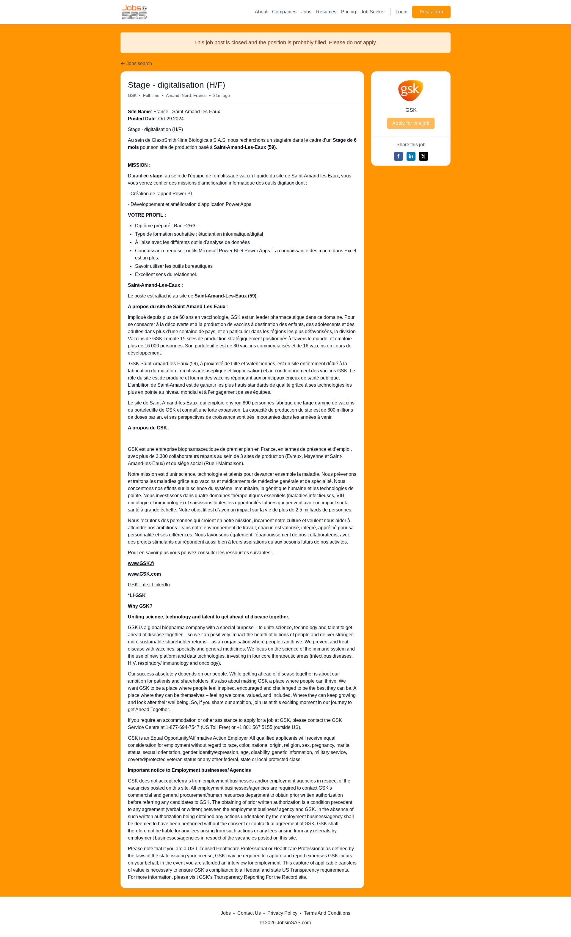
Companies (284, 11)
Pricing (348, 11)
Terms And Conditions (327, 913)
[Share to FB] (398, 156)
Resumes (326, 11)
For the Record (281, 877)
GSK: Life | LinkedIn (149, 584)
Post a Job (431, 11)
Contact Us (249, 913)
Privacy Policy (282, 913)
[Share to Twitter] (423, 156)
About (261, 11)
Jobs (306, 11)
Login (401, 11)
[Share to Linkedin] (411, 156)
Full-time (151, 95)
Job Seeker (373, 11)
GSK (132, 95)
